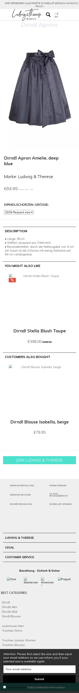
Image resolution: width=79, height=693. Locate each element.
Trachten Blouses (13, 645)
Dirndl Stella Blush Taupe (39, 330)
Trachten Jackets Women (19, 640)
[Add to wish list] (73, 35)
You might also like (22, 266)
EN (56, 16)
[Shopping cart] (74, 14)
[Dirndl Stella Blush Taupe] (39, 300)
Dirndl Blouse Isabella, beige (39, 421)
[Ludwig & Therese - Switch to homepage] (27, 14)
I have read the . (36, 687)
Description (16, 231)
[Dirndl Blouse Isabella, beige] (39, 391)
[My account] (62, 14)
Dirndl (6, 602)
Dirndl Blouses (11, 616)
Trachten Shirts (12, 630)
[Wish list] (68, 14)
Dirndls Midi (9, 611)
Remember (59, 283)
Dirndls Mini (9, 607)
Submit (39, 679)
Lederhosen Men (13, 626)
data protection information (46, 687)
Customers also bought (27, 357)
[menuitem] (5, 14)
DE (56, 13)
